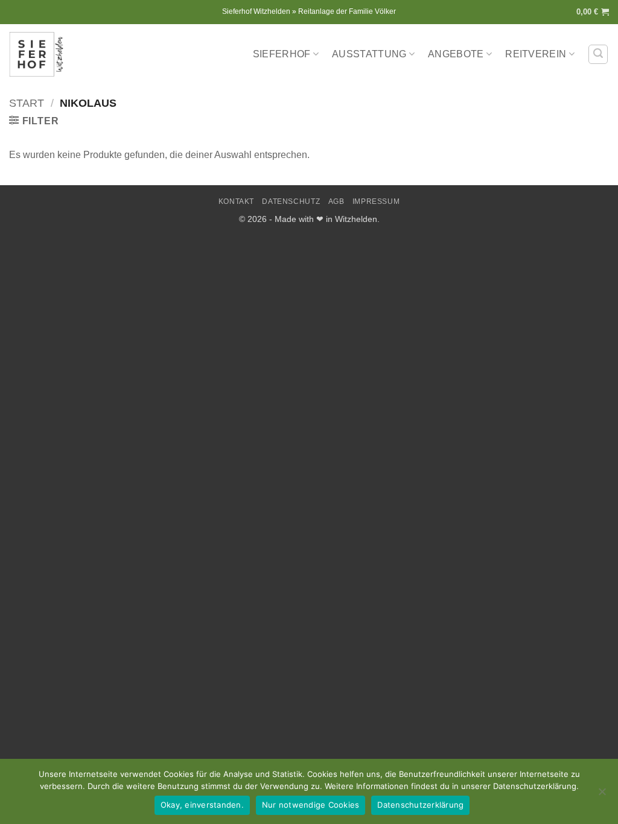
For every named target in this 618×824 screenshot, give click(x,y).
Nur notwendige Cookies (311, 805)
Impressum (376, 201)
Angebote (456, 54)
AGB (336, 201)
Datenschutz (291, 201)
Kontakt (236, 201)
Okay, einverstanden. (202, 805)
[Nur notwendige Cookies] (601, 795)
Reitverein (535, 54)
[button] (592, 12)
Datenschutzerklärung (420, 805)
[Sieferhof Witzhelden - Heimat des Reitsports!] (39, 54)
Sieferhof (282, 54)
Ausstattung (369, 54)
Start (26, 103)
